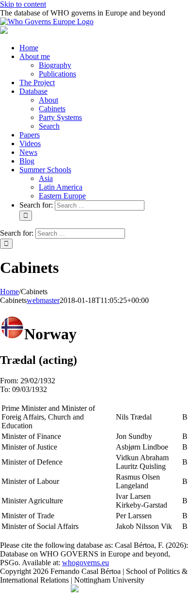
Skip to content (23, 4)
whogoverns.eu (85, 562)
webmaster (43, 300)
